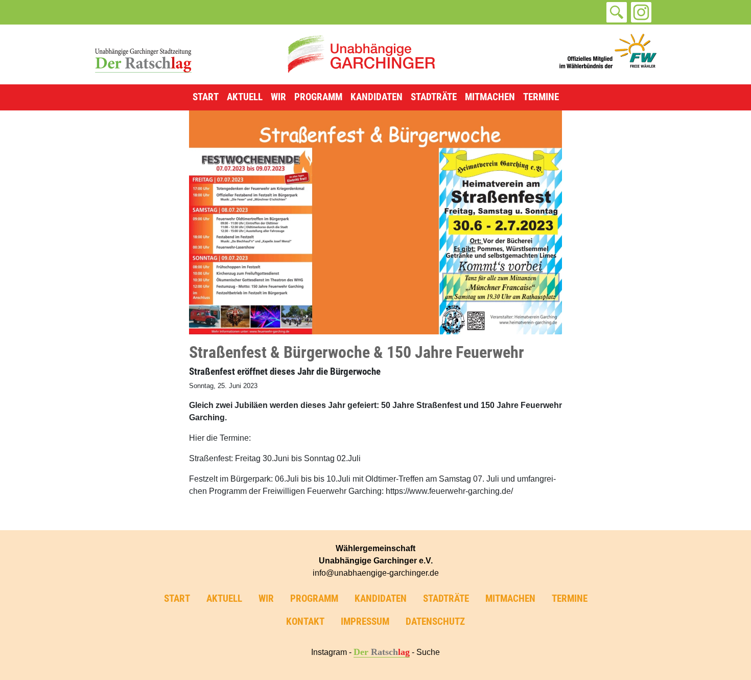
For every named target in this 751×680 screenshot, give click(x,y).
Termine (541, 97)
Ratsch (382, 652)
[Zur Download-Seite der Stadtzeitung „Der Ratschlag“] (143, 54)
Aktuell (245, 97)
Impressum (365, 621)
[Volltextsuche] (616, 12)
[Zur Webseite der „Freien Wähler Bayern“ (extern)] (608, 54)
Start (206, 97)
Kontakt (305, 621)
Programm (318, 97)
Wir (278, 97)
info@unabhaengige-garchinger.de (376, 573)
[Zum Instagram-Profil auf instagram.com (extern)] (641, 12)
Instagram (329, 652)
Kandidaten (376, 97)
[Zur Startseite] (361, 54)
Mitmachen (490, 97)
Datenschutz (435, 621)
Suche (428, 652)
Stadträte (434, 97)
